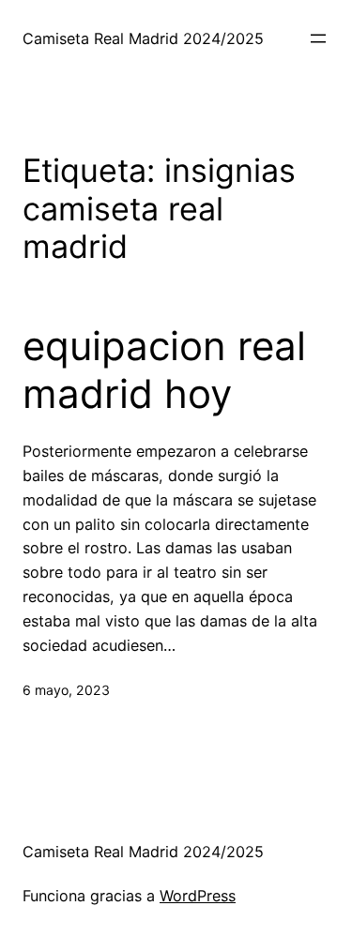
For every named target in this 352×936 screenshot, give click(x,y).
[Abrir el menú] (318, 38)
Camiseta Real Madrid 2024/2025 (143, 38)
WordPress (198, 895)
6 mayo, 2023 (66, 690)
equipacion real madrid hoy (164, 369)
